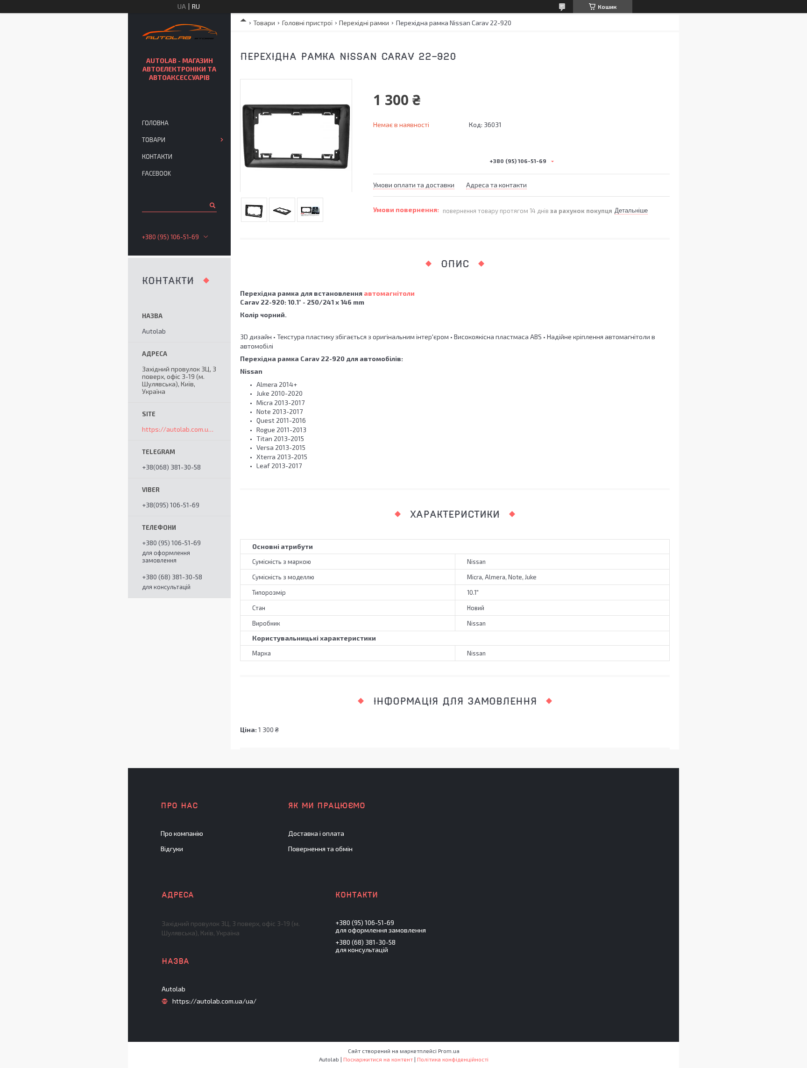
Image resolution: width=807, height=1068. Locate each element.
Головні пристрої (307, 23)
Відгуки (172, 849)
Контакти (157, 156)
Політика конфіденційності (452, 1059)
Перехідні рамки (364, 23)
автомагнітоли (389, 293)
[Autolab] (179, 32)
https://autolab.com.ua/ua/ (179, 429)
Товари (264, 23)
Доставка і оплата (316, 833)
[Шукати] (212, 205)
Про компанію (182, 833)
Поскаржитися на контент (378, 1059)
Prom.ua (449, 1050)
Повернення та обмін (320, 849)
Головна (155, 123)
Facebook (156, 173)
